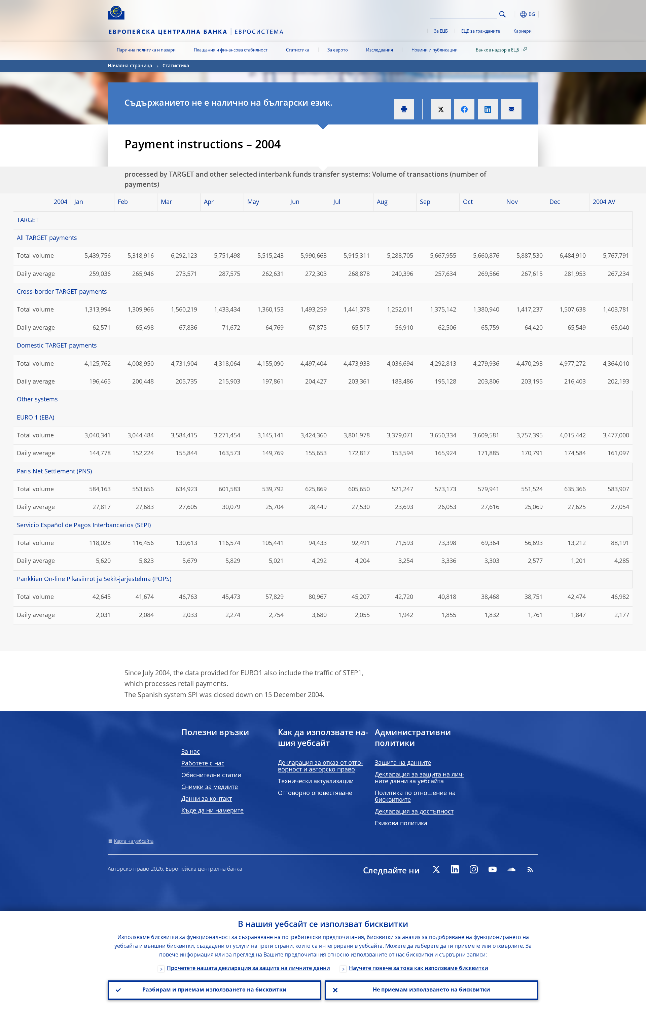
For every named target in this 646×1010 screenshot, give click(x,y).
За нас (190, 752)
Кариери (522, 31)
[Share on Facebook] (464, 109)
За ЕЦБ (441, 31)
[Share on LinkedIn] (488, 109)
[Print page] (404, 109)
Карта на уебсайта (133, 841)
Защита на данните (403, 763)
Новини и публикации (434, 50)
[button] (514, 14)
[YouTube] (493, 869)
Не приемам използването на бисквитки (431, 990)
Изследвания (379, 50)
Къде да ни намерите (212, 811)
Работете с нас (202, 764)
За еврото (337, 50)
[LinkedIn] (455, 869)
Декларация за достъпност (414, 812)
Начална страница (130, 66)
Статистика (297, 50)
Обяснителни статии (211, 775)
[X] (436, 869)
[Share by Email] (511, 109)
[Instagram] (474, 869)
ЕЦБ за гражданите (480, 31)
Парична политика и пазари (146, 50)
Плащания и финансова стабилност (230, 50)
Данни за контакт (206, 799)
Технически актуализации (316, 782)
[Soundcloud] (511, 869)
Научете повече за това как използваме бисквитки (418, 968)
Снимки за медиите (209, 787)
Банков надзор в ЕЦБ (497, 50)
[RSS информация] (530, 869)
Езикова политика (401, 824)
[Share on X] (441, 109)
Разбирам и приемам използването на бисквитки (214, 990)
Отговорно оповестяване (315, 793)
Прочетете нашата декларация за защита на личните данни (248, 968)
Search (502, 14)
